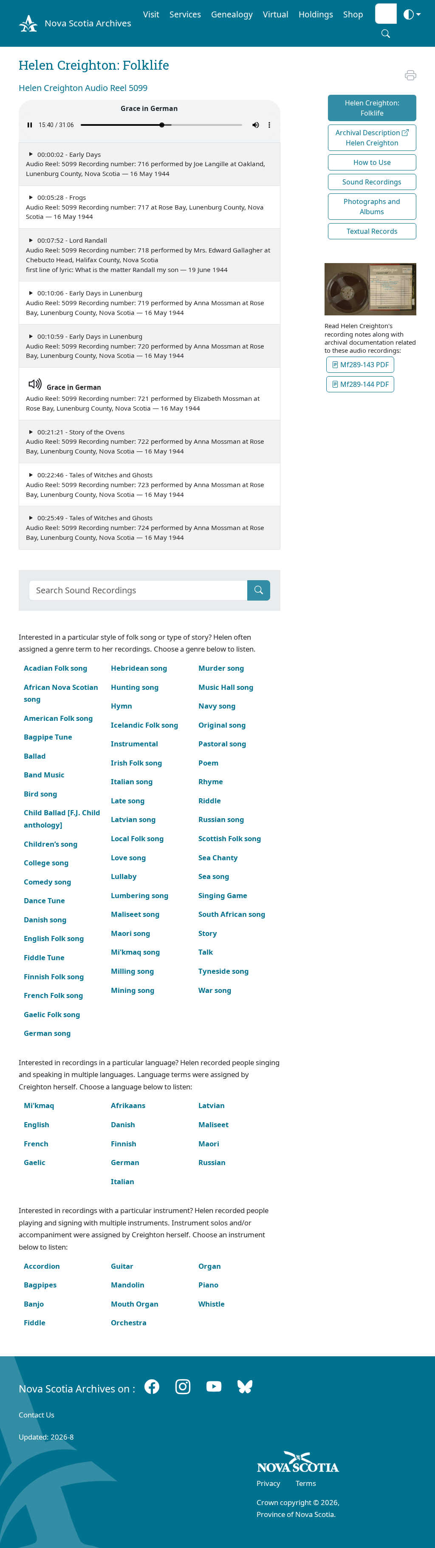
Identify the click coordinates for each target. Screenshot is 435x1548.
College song (46, 863)
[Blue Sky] (245, 1386)
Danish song (45, 919)
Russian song (221, 819)
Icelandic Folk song (144, 725)
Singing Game (222, 895)
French (36, 1143)
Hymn (121, 706)
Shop (353, 14)
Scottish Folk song (229, 838)
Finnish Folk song (54, 976)
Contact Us (36, 1415)
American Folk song (58, 718)
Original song (222, 725)
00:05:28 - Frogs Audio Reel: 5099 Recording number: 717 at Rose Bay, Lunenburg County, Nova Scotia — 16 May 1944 (145, 207)
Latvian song (133, 819)
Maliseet (213, 1124)
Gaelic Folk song (52, 1014)
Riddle (209, 800)
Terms (306, 1483)
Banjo (34, 1304)
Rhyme (210, 781)
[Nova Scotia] (298, 1463)
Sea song (213, 876)
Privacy (268, 1483)
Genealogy (232, 14)
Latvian (211, 1105)
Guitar (122, 1266)
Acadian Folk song (56, 668)
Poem (208, 763)
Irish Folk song (136, 763)
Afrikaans (128, 1105)
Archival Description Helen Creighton (369, 137)
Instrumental (134, 743)
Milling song (132, 971)
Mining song (133, 990)
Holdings (316, 14)
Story (207, 933)
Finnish (123, 1143)
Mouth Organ (134, 1304)
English (36, 1124)
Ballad (35, 756)
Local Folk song (137, 838)
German (125, 1162)
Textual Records (372, 231)
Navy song (217, 706)
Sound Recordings (371, 182)
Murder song (221, 668)
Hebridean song (139, 668)
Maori (208, 1143)
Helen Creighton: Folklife (372, 108)
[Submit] (258, 590)
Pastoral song (222, 743)
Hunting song (135, 687)
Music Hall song (226, 687)
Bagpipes (40, 1285)
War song (215, 990)
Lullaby (124, 876)
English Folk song (54, 938)
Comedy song (47, 882)
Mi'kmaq (39, 1105)
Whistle (211, 1304)
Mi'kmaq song (135, 952)
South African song (232, 914)
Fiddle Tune (44, 957)
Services (185, 14)
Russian (212, 1162)
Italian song (132, 781)
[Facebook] (152, 1386)
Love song (128, 857)
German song (47, 1033)
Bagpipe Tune (48, 737)
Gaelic (34, 1162)
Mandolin (127, 1285)
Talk (205, 952)
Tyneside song (223, 971)
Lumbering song (140, 895)
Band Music (44, 775)
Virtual (275, 14)
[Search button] (386, 33)
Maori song (130, 933)
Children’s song (51, 844)
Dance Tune (44, 900)
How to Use (372, 162)
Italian (122, 1181)
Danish (123, 1124)
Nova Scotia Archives (88, 23)
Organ (209, 1266)
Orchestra (129, 1322)
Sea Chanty (218, 857)
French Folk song (53, 995)
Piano (208, 1285)
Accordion (42, 1266)
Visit (151, 14)
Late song (128, 800)
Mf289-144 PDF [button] (364, 384)
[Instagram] (183, 1386)
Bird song (40, 794)
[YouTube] (214, 1386)
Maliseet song (135, 914)
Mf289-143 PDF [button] (364, 364)
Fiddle (34, 1322)
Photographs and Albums (372, 206)
